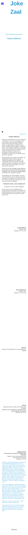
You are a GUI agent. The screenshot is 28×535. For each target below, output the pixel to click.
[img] (14, 24)
